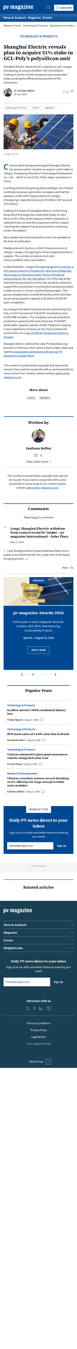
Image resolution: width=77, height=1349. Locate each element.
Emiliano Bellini (26, 91)
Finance (35, 107)
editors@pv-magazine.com (42, 488)
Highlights (49, 107)
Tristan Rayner (15, 720)
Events (47, 17)
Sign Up (61, 846)
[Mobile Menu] (48, 7)
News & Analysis (15, 17)
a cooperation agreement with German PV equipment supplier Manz (33, 354)
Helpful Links (13, 948)
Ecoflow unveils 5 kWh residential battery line (36, 711)
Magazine (34, 17)
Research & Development (22, 773)
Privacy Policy (38, 1030)
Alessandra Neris (16, 740)
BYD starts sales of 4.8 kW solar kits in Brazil (38, 734)
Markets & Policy (12, 26)
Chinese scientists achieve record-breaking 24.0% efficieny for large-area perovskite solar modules (38, 781)
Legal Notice (38, 1037)
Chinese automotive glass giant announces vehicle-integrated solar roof (37, 756)
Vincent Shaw (14, 764)
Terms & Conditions (38, 1023)
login (35, 517)
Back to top (36, 1062)
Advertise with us (38, 1001)
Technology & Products (35, 26)
